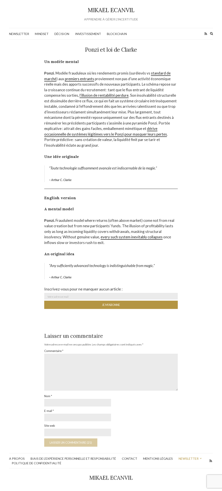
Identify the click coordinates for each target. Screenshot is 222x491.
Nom (48, 396)
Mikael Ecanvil (111, 10)
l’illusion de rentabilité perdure (104, 95)
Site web (49, 425)
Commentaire (53, 351)
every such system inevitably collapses (132, 237)
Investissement (88, 34)
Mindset (42, 34)
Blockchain (117, 34)
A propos (17, 458)
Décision (61, 34)
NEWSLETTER (19, 34)
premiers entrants (79, 78)
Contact (129, 458)
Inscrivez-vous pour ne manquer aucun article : (83, 289)
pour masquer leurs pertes (145, 134)
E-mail (49, 411)
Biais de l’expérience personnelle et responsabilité (73, 458)
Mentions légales (158, 458)
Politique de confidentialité (36, 463)
